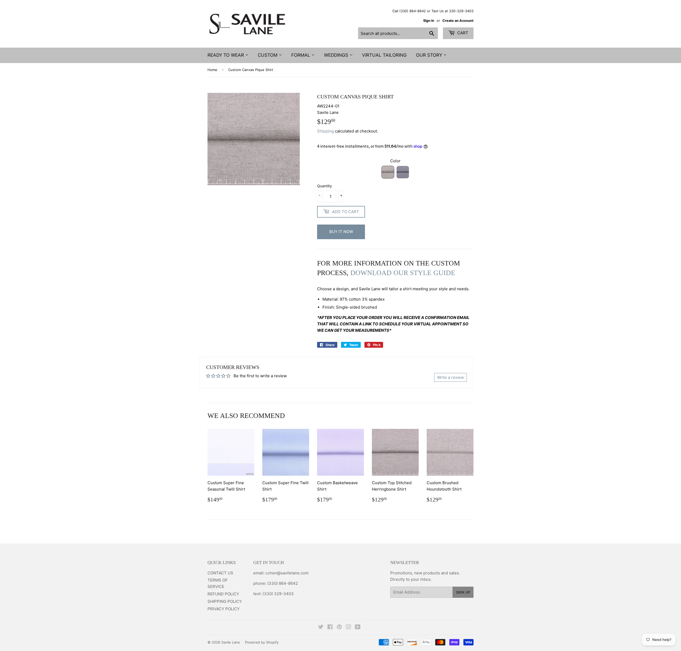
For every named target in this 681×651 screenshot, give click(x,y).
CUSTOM (268, 55)
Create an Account (458, 21)
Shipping (325, 131)
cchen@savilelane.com (286, 572)
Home (212, 70)
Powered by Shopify (262, 642)
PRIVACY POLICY (223, 608)
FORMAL (301, 55)
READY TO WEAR (226, 55)
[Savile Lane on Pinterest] (339, 627)
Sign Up (463, 592)
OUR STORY (429, 55)
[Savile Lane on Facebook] (330, 627)
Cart (462, 32)
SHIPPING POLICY (224, 601)
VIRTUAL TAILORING (384, 55)
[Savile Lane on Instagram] (348, 627)
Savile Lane (230, 642)
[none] (387, 172)
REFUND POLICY (223, 593)
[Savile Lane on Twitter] (320, 627)
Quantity (324, 186)
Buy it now (341, 231)
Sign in (428, 21)
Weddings (337, 55)
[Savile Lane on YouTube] (357, 627)
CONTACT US (220, 572)
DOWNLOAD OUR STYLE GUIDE (402, 273)
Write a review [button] (450, 377)
